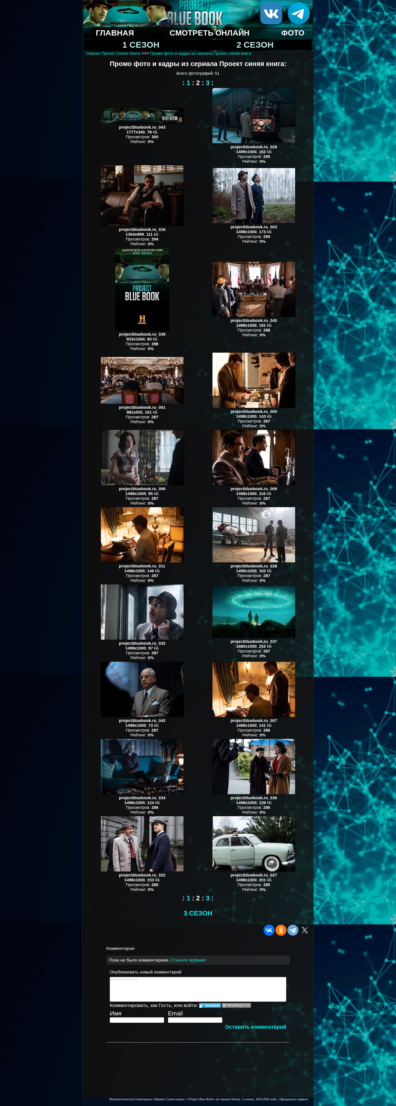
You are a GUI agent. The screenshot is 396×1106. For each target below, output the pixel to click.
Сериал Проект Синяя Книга (113, 53)
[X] (304, 930)
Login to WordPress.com (236, 1005)
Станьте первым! (188, 960)
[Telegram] (292, 930)
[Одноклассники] (280, 930)
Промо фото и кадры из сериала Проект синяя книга (200, 53)
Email (175, 1013)
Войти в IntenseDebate (210, 1005)
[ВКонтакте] (269, 930)
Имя (115, 1013)
